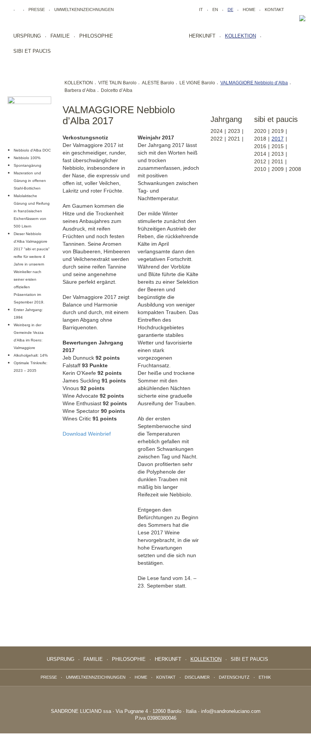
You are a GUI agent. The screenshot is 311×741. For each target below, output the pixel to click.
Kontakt (274, 9)
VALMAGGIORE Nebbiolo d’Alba (254, 82)
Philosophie (96, 36)
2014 (260, 154)
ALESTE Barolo (158, 82)
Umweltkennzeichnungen (84, 9)
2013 (278, 154)
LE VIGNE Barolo (197, 82)
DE (230, 9)
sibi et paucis (32, 51)
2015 (278, 146)
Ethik (265, 677)
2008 (295, 169)
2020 (260, 131)
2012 (260, 161)
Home (249, 9)
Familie (60, 36)
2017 (278, 139)
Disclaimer (197, 677)
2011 (277, 161)
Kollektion (240, 36)
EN (215, 9)
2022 (216, 139)
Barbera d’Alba (80, 90)
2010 (260, 169)
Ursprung (27, 36)
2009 (278, 169)
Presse (36, 9)
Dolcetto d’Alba (116, 90)
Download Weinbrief (87, 434)
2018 (260, 139)
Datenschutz (234, 677)
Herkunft (202, 36)
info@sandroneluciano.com (231, 711)
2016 (260, 146)
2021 (234, 139)
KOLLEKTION (78, 82)
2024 (216, 131)
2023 (234, 131)
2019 (278, 131)
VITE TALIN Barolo (117, 82)
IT (201, 9)
